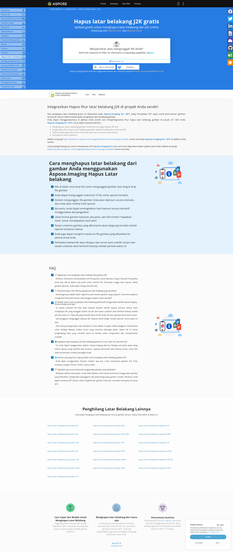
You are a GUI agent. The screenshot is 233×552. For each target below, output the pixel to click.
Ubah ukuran (7, 31)
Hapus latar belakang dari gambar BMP (155, 434)
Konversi (5, 10)
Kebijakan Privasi (157, 71)
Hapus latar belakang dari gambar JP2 (154, 425)
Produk (103, 4)
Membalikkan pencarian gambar (13, 18)
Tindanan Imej (8, 86)
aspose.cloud (134, 30)
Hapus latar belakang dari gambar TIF (154, 442)
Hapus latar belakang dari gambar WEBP (109, 459)
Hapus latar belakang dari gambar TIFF (109, 442)
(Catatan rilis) (116, 545)
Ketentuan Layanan (139, 71)
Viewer (4, 48)
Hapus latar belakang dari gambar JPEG (109, 425)
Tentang (137, 4)
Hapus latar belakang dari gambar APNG (155, 451)
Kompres (5, 27)
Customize (199, 543)
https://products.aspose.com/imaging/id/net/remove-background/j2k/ (96, 139)
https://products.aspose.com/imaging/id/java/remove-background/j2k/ (80, 149)
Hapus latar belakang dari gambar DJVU (109, 468)
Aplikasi (101, 94)
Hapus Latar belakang (11, 57)
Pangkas (5, 35)
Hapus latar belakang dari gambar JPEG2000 (111, 434)
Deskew (4, 52)
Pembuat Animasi (9, 69)
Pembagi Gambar (9, 82)
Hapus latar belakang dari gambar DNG (155, 468)
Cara (87, 94)
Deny (217, 543)
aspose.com (115, 30)
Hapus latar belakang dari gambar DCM (63, 468)
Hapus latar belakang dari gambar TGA (63, 459)
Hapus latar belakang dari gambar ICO (63, 476)
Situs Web (126, 4)
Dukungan (114, 4)
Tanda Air (5, 14)
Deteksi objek (7, 23)
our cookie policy (213, 532)
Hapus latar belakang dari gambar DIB (63, 442)
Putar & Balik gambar (11, 40)
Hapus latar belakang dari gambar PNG (109, 451)
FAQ (94, 94)
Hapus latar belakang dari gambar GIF (62, 451)
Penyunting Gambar (10, 74)
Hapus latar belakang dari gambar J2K (62, 434)
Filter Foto (6, 78)
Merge (4, 44)
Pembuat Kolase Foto (11, 61)
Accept (208, 537)
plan (152, 52)
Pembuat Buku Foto (10, 65)
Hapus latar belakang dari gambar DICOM (156, 459)
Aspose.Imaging (164, 520)
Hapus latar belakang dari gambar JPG (62, 425)
